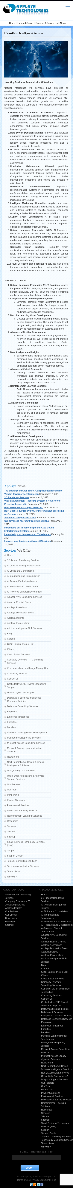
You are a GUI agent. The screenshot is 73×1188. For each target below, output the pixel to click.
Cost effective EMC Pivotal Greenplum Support (26, 686)
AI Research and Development (22, 586)
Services (11, 826)
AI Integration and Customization (23, 576)
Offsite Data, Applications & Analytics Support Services (25, 778)
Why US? (12, 876)
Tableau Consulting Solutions (22, 861)
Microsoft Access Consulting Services (26, 743)
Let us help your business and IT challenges (27, 534)
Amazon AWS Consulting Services (24, 597)
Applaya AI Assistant (17, 607)
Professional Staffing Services (22, 810)
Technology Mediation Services (23, 866)
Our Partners (13, 784)
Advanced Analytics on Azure (20, 517)
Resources (12, 821)
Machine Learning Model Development (27, 732)
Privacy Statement (16, 800)
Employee (12, 711)
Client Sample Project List (20, 644)
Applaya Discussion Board (20, 612)
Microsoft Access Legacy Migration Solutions (24, 750)
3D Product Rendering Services (23, 560)
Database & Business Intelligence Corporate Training (24, 699)
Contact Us (52, 23)
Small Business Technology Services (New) (26, 844)
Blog (9, 633)
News (63, 23)
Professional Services (18, 805)
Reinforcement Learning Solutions (24, 816)
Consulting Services (17, 673)
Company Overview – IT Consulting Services (25, 661)
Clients (10, 649)
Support (11, 850)
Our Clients (11, 915)
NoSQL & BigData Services (21, 770)
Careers (40, 23)
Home (12, 23)
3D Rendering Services (16, 497)
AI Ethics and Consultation (20, 571)
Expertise (12, 722)
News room (13, 757)
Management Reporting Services (24, 737)
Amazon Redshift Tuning (19, 602)
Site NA (11, 831)
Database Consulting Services (22, 706)
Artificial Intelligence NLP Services (24, 628)
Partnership (13, 795)
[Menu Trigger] (68, 8)
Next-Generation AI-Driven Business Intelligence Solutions (25, 764)
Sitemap (11, 836)
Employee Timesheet (18, 717)
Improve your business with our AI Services (27, 541)
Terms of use (13, 871)
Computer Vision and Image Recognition (27, 668)
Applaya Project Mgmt (18, 623)
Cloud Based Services (18, 654)
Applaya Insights (15, 618)
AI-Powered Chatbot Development (24, 591)
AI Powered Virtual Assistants (22, 581)
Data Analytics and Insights (20, 692)
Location (11, 727)
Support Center (25, 23)
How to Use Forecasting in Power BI (23, 507)
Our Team (12, 789)
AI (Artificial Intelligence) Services (24, 565)
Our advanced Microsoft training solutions (26, 521)
